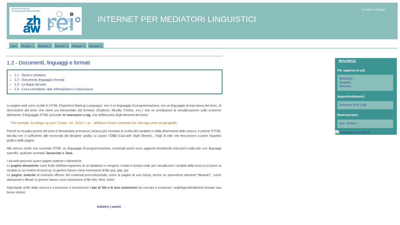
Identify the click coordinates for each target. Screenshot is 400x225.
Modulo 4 (78, 45)
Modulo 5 (95, 45)
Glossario (345, 86)
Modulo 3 (61, 45)
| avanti (115, 206)
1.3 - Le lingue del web (30, 84)
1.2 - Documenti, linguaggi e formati (39, 79)
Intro (14, 45)
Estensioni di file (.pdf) (353, 104)
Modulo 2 (44, 45)
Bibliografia (346, 78)
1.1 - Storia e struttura (29, 75)
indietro (103, 206)
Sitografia (345, 82)
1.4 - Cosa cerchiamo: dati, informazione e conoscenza (53, 89)
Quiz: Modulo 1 (348, 123)
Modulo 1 (27, 45)
